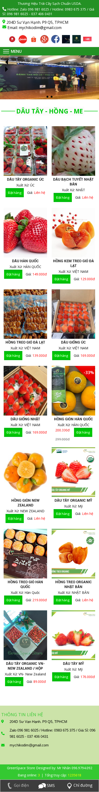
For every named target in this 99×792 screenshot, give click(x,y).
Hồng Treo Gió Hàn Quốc (25, 584)
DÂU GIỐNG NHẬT (25, 419)
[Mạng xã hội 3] (33, 37)
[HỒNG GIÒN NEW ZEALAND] (25, 472)
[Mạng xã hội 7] (76, 37)
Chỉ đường (83, 785)
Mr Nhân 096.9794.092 (74, 768)
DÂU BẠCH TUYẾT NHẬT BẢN (73, 181)
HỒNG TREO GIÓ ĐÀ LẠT (25, 342)
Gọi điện (21, 785)
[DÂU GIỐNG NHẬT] (25, 391)
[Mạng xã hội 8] (87, 39)
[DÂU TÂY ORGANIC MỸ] (73, 472)
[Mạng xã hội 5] (55, 37)
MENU (16, 51)
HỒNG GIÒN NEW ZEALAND (25, 502)
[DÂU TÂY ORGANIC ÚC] (25, 151)
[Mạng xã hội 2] (23, 37)
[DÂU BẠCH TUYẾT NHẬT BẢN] (73, 151)
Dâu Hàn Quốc (25, 261)
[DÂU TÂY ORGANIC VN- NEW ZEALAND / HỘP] (25, 635)
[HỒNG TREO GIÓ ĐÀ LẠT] (25, 314)
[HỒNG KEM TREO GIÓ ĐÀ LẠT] (73, 232)
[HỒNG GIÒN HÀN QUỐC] (73, 391)
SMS (50, 785)
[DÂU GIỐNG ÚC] (73, 314)
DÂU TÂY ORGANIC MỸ (73, 500)
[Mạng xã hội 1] (12, 39)
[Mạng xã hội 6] (66, 37)
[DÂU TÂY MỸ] (73, 635)
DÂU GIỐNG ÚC (73, 342)
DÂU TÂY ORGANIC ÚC (25, 179)
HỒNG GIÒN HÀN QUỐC (73, 419)
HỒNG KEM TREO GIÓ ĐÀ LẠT (73, 263)
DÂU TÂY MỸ (73, 663)
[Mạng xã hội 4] (44, 37)
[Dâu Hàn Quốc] (25, 232)
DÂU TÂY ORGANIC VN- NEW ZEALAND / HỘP (25, 666)
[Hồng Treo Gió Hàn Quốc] (25, 553)
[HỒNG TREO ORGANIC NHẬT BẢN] (73, 553)
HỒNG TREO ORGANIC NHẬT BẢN (73, 584)
